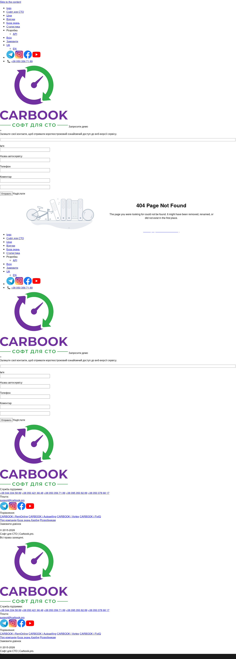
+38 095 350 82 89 (76, 493)
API (15, 34)
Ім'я (2, 146)
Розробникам (48, 520)
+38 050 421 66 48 (32, 493)
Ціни (9, 15)
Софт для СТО (15, 12)
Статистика (13, 26)
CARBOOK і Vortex (68, 516)
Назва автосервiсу (11, 156)
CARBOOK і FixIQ (90, 516)
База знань (13, 23)
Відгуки (10, 19)
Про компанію (8, 520)
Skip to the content (10, 2)
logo (8, 8)
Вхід (9, 37)
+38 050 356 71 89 (20, 61)
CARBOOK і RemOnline (14, 516)
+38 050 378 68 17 (98, 493)
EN (15, 49)
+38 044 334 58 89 (10, 493)
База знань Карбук (28, 520)
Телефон (5, 166)
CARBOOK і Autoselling (42, 516)
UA (8, 45)
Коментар (6, 176)
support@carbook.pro (12, 500)
